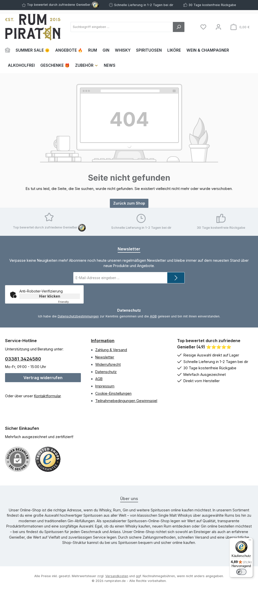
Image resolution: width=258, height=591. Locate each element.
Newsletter (104, 357)
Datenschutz (106, 372)
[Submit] (176, 277)
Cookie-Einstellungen (113, 393)
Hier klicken (49, 296)
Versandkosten (116, 576)
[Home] (9, 50)
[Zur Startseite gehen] (32, 27)
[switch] (241, 572)
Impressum (104, 386)
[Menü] (250, 541)
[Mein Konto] (218, 27)
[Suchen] (178, 27)
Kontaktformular (47, 396)
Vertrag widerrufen (42, 377)
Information (102, 340)
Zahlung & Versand (111, 350)
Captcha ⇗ (70, 301)
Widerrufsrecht (108, 364)
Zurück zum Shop (129, 203)
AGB (153, 316)
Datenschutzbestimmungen (78, 316)
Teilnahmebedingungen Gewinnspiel (126, 401)
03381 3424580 (23, 359)
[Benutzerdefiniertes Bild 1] (47, 459)
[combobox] (122, 27)
